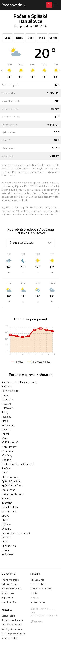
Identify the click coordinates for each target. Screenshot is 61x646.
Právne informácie (10, 579)
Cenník (33, 593)
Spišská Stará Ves (12, 481)
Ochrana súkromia (10, 584)
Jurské (5, 421)
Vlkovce (6, 520)
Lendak (5, 434)
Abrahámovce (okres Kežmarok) (19, 382)
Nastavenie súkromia (11, 588)
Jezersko (6, 417)
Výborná (6, 528)
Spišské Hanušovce (12, 485)
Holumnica (7, 399)
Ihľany (5, 412)
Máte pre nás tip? (9, 638)
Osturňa (6, 460)
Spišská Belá (9, 546)
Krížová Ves (8, 425)
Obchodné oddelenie (12, 624)
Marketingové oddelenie (13, 633)
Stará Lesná (8, 490)
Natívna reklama (37, 602)
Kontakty (7, 610)
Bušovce (6, 386)
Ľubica (5, 550)
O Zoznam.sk (9, 574)
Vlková (5, 516)
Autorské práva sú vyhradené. (44, 615)
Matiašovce (8, 451)
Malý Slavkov (9, 447)
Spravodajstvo (8, 615)
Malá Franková (10, 442)
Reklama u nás (37, 579)
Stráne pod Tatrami (12, 494)
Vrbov (5, 541)
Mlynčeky (7, 455)
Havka (5, 395)
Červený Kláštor (10, 391)
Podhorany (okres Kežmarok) (18, 464)
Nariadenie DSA (9, 602)
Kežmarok (7, 554)
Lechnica (6, 429)
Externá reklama (38, 584)
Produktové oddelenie (12, 620)
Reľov (5, 472)
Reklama (35, 574)
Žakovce (6, 537)
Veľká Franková (10, 507)
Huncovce (7, 408)
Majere (5, 438)
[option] (9, 70)
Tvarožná (7, 503)
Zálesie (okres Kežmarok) (16, 533)
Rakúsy (6, 468)
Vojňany (6, 524)
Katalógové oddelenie (12, 629)
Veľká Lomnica (10, 511)
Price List (34, 597)
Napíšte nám (7, 597)
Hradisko (7, 404)
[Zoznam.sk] (36, 622)
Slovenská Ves (10, 477)
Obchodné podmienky (40, 588)
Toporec (6, 498)
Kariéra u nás (8, 593)
